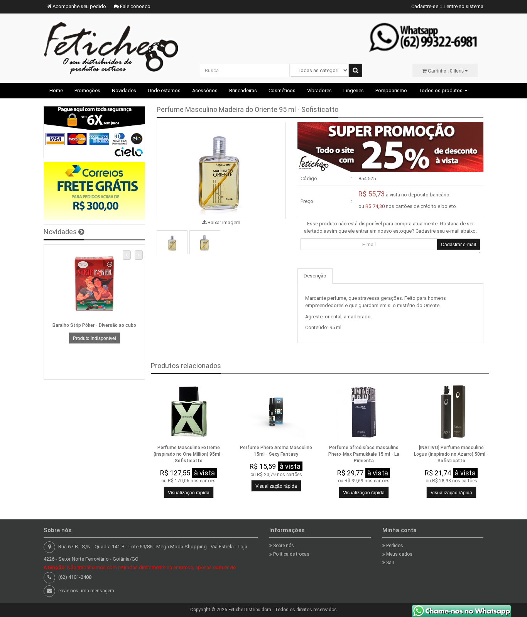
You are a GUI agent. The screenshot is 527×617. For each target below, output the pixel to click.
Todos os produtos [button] (441, 90)
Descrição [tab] (315, 276)
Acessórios (205, 90)
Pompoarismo (391, 90)
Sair (389, 562)
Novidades (124, 90)
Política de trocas (290, 554)
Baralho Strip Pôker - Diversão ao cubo (94, 325)
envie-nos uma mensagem (86, 590)
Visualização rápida (188, 492)
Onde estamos (164, 90)
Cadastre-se (424, 6)
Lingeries (353, 90)
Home (56, 90)
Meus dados (398, 554)
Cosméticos (282, 90)
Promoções (87, 90)
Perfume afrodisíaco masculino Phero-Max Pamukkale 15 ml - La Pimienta (363, 454)
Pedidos (394, 545)
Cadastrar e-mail (458, 244)
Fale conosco (134, 6)
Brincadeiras (243, 90)
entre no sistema (464, 6)
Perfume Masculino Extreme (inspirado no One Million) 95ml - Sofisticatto (188, 454)
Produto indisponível (94, 338)
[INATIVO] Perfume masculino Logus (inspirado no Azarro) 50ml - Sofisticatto (451, 454)
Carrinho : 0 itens (446, 70)
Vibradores (319, 90)
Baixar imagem (223, 222)
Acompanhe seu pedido (78, 6)
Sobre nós (283, 545)
